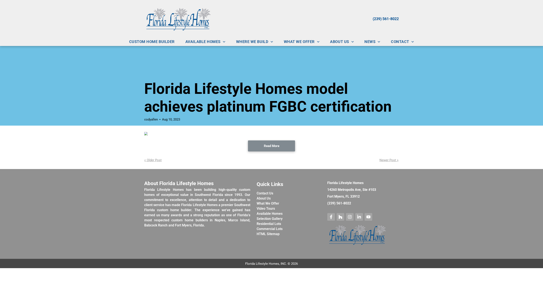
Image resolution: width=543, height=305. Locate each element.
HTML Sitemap (268, 234)
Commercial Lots (270, 229)
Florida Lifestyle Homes (345, 183)
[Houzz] (340, 217)
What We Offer (268, 203)
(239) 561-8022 (386, 19)
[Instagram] (350, 217)
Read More (271, 146)
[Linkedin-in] (359, 217)
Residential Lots (269, 224)
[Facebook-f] (331, 217)
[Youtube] (368, 217)
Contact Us (265, 193)
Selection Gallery (270, 219)
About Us (264, 198)
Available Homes (270, 214)
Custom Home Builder (152, 41)
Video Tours (266, 209)
